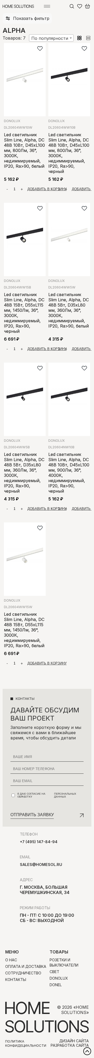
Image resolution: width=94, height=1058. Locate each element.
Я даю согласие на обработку (46, 795)
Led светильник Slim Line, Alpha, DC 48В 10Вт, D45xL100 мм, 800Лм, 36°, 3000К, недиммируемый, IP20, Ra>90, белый (24, 150)
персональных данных (65, 795)
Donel (56, 985)
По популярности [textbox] (49, 38)
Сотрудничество (23, 973)
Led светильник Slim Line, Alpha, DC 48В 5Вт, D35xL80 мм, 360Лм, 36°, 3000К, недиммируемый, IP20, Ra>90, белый (68, 310)
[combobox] (51, 38)
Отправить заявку (32, 814)
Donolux (12, 121)
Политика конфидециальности (25, 1043)
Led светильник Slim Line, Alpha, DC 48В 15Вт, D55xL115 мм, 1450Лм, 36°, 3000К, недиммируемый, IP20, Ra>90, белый (24, 630)
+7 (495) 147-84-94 (38, 841)
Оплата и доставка (25, 966)
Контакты (15, 979)
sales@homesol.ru (41, 864)
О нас (11, 960)
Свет (54, 971)
